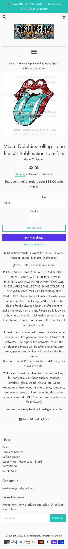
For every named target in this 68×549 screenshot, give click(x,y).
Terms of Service (13, 452)
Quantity (34, 211)
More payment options (34, 244)
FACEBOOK (10, 466)
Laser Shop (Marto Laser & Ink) (22, 461)
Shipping (20, 174)
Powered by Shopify (52, 535)
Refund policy (11, 457)
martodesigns (33, 535)
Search (6, 447)
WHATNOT (9, 471)
